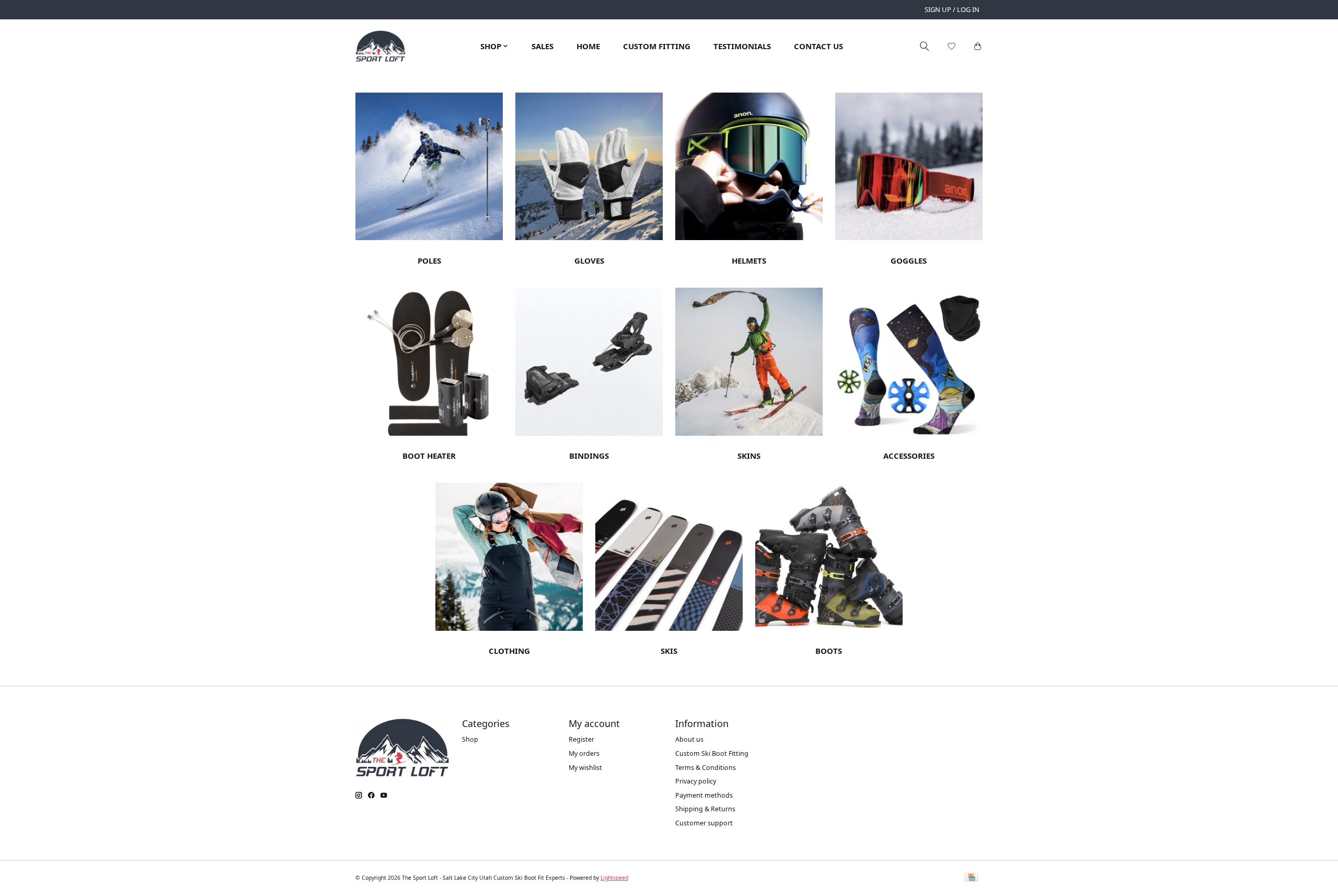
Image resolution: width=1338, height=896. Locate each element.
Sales (542, 46)
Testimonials (742, 46)
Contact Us (818, 46)
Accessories (909, 455)
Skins (748, 455)
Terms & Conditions (705, 767)
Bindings (589, 455)
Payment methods (704, 795)
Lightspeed (614, 877)
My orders (584, 753)
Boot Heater (429, 455)
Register (581, 739)
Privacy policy (695, 781)
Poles (429, 260)
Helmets (749, 260)
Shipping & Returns (705, 808)
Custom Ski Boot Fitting (711, 753)
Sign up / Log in (952, 9)
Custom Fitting (656, 46)
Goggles (909, 260)
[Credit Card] (971, 878)
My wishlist (585, 767)
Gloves (589, 260)
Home (588, 46)
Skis (669, 650)
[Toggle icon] (924, 46)
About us (689, 739)
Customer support (704, 823)
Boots (828, 650)
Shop (470, 739)
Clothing (509, 650)
